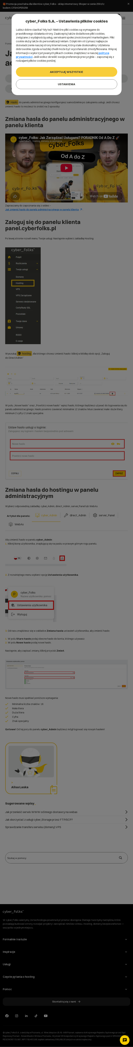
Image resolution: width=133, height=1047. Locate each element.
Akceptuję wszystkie (66, 72)
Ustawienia (66, 84)
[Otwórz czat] (125, 1040)
